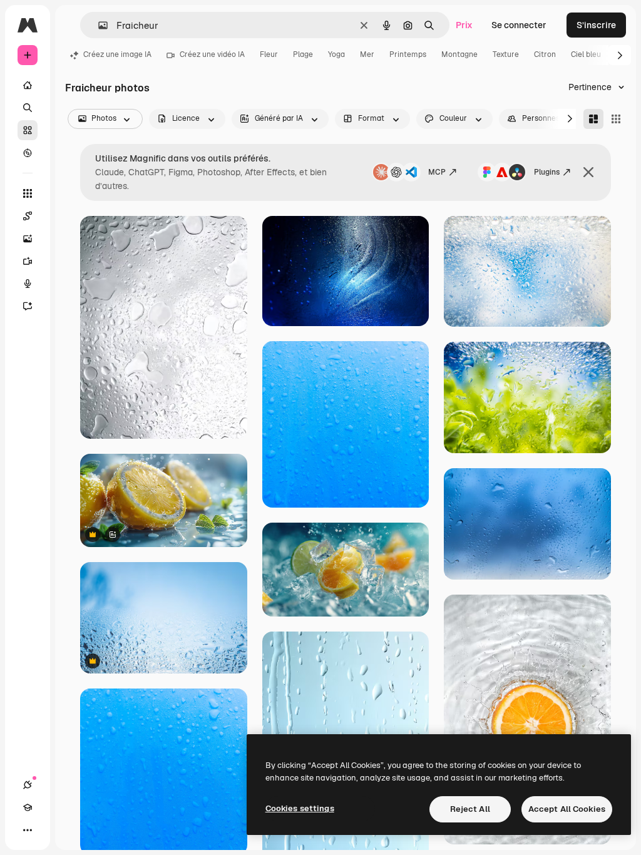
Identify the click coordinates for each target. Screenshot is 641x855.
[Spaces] (28, 216)
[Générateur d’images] (28, 238)
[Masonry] (593, 119)
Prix (464, 25)
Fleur (269, 54)
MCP (437, 172)
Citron (545, 54)
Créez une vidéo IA (212, 54)
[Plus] (28, 830)
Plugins (547, 172)
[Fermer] (588, 172)
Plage (303, 54)
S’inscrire (596, 25)
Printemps (407, 54)
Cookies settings (299, 808)
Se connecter (518, 25)
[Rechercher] (28, 108)
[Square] (616, 119)
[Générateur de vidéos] (28, 261)
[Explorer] (28, 153)
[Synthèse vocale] (28, 284)
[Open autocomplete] (98, 25)
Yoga (336, 54)
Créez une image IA (117, 54)
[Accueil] (28, 85)
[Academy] (28, 807)
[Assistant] (28, 306)
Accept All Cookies (566, 809)
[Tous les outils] (28, 193)
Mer (367, 54)
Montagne (459, 54)
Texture (506, 54)
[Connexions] (28, 785)
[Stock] (28, 130)
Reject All (470, 809)
